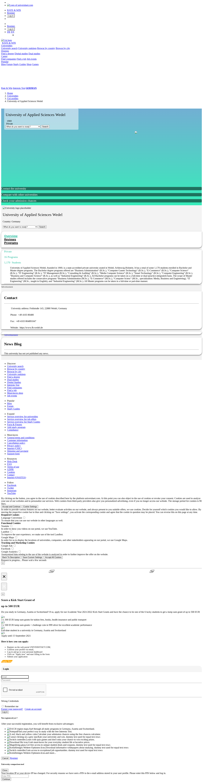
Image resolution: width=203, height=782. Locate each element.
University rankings (27, 48)
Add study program (16, 427)
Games (35, 64)
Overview (11, 236)
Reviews (10, 239)
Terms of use (13, 467)
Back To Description (11, 557)
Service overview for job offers (21, 419)
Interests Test (19, 88)
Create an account (33, 709)
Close (4, 770)
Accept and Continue (11, 507)
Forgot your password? (12, 709)
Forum (9, 64)
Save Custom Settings (32, 557)
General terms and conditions (20, 437)
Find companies (8, 59)
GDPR (10, 469)
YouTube (11, 493)
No (152, 571)
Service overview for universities (22, 416)
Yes (51, 571)
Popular (4, 61)
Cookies (11, 472)
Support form (13, 453)
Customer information (17, 440)
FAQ (9, 464)
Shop (29, 64)
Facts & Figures (14, 424)
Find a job (21, 59)
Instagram (11, 490)
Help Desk (12, 461)
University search (9, 48)
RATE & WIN (14, 10)
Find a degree (7, 53)
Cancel (5, 758)
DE (8, 32)
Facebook (11, 485)
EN (12, 32)
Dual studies (34, 53)
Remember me (11, 706)
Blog (3, 64)
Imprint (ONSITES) (16, 477)
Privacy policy (14, 445)
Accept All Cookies (53, 557)
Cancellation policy (16, 443)
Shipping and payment (17, 451)
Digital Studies (14, 382)
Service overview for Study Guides (23, 422)
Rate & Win (6, 88)
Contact (10, 475)
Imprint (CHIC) (14, 448)
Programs (11, 243)
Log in (11, 16)
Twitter (10, 488)
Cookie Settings (30, 507)
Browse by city (63, 48)
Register (11, 13)
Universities (6, 45)
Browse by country (46, 48)
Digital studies (21, 53)
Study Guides (19, 64)
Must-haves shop (15, 393)
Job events (32, 59)
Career (4, 56)
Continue (6, 779)
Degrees (5, 51)
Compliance (12, 430)
